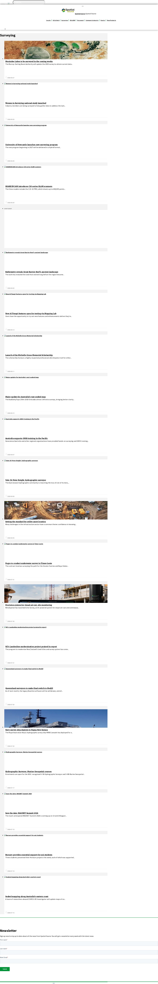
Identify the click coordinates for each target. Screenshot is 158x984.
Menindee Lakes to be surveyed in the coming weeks (29, 61)
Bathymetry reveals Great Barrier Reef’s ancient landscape (31, 272)
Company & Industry (92, 20)
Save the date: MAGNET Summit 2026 (21, 813)
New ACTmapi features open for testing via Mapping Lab (30, 313)
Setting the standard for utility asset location (25, 522)
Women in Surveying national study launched (25, 103)
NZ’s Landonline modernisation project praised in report (31, 646)
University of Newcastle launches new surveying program (31, 145)
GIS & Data (56, 20)
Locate (48, 20)
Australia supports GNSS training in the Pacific (26, 438)
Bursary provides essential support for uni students (28, 855)
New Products (111, 20)
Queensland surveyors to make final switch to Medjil (29, 688)
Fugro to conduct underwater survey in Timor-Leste (28, 563)
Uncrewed (80, 20)
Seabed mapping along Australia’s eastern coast (26, 896)
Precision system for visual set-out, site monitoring (28, 605)
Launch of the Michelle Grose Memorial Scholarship (29, 355)
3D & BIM (72, 20)
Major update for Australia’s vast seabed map (25, 397)
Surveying (64, 20)
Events (103, 20)
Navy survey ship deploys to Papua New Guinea (26, 730)
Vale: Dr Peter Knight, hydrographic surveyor (25, 480)
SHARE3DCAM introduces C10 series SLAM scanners (28, 186)
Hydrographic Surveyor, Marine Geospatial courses (28, 771)
